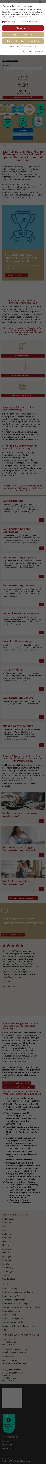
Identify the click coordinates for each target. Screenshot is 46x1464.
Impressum (27, 51)
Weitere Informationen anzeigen (23, 46)
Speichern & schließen (23, 34)
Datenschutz (39, 51)
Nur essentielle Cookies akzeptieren (23, 41)
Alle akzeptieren (23, 28)
